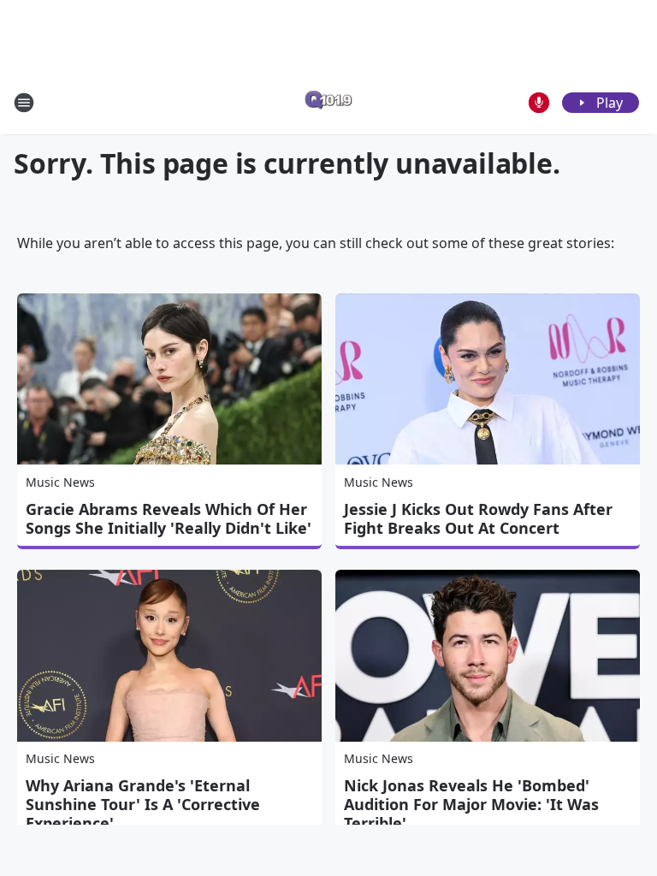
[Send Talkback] (539, 102)
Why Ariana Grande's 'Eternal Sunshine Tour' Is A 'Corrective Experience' (143, 804)
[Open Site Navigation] (24, 102)
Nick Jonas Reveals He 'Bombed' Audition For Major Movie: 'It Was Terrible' (471, 804)
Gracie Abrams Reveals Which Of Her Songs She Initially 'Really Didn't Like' (168, 518)
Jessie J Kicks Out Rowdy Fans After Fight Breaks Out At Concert (478, 518)
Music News (60, 482)
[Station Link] (328, 102)
